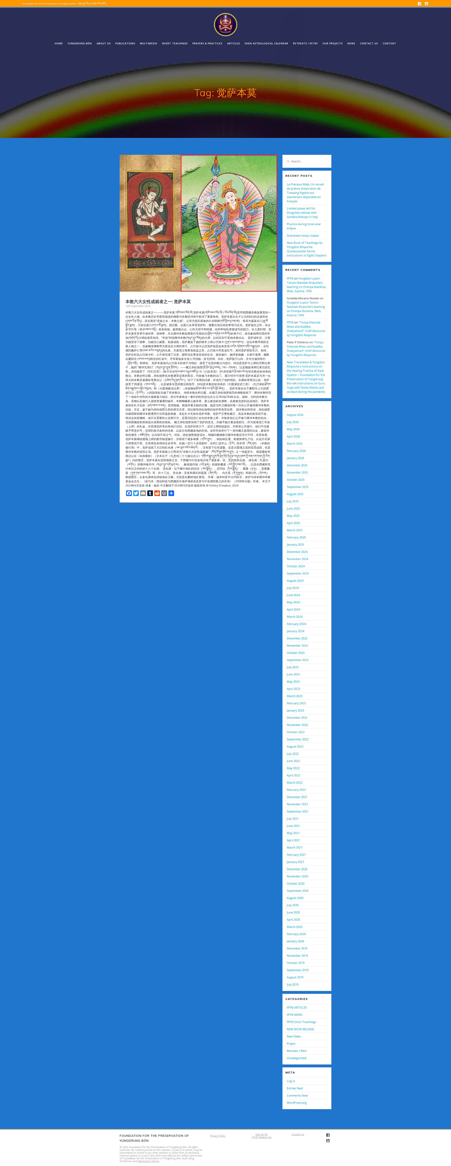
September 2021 (297, 811)
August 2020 (295, 898)
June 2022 (293, 761)
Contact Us (298, 1134)
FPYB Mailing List (261, 1137)
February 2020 (296, 934)
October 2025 (296, 480)
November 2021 (297, 804)
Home (59, 43)
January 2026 (295, 458)
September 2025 (297, 487)
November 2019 (297, 956)
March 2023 (294, 696)
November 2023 (297, 645)
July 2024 (293, 588)
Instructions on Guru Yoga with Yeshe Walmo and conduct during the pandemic (306, 387)
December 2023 (297, 638)
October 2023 (296, 653)
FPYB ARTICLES (297, 1007)
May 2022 (293, 768)
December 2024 (297, 552)
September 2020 (297, 891)
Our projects (333, 43)
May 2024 (293, 602)
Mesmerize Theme (148, 1161)
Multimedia (148, 43)
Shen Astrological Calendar (266, 43)
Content (389, 43)
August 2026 (295, 415)
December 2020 (297, 869)
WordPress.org (297, 1103)
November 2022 (297, 725)
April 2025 (293, 523)
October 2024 (296, 566)
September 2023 (297, 660)
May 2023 (293, 682)
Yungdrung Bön (80, 43)
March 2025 (294, 530)
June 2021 (293, 826)
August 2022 (295, 746)
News (351, 43)
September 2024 (297, 573)
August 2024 (295, 581)
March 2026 (294, 444)
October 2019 (296, 963)
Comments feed (297, 1095)
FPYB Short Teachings (301, 1022)
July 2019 (293, 984)
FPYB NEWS (294, 1015)
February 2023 (296, 703)
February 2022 (296, 790)
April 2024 (293, 609)
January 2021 (295, 862)
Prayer (291, 1044)
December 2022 (297, 718)
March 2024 (294, 617)
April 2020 (293, 920)
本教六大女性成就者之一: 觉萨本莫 (158, 301)
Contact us (369, 43)
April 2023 (293, 689)
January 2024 (295, 631)
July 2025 (293, 501)
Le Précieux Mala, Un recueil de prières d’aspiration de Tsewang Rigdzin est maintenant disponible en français (305, 192)
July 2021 (293, 819)
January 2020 (295, 941)
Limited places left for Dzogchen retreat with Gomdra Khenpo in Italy (302, 212)
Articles (233, 43)
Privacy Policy (218, 1136)
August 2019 (295, 977)
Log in (291, 1081)
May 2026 (293, 429)
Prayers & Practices (207, 43)
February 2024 (296, 624)
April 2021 (293, 840)
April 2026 (293, 436)
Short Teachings (175, 43)
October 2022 (296, 732)
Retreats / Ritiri (305, 43)
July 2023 (293, 667)
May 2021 (293, 833)
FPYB (290, 278)
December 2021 (297, 797)
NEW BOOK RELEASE (300, 1029)
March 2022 (294, 782)
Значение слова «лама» (303, 235)
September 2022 (297, 739)
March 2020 (294, 927)
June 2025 (293, 508)
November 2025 (297, 472)
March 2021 (294, 847)
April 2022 (293, 775)
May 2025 (293, 516)
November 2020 (297, 876)
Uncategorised (296, 1058)
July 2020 (293, 905)
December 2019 (297, 948)
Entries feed (295, 1088)
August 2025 (295, 494)
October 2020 (296, 883)
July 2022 (293, 754)
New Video (294, 1036)
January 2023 (295, 710)
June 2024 (293, 595)
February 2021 (296, 855)
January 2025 (295, 545)
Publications (125, 43)
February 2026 (296, 451)
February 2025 (296, 537)
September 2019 (297, 970)
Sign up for (261, 1134)
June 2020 (293, 912)
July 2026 (293, 422)
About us (104, 43)
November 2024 (297, 559)
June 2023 (293, 674)
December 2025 (297, 465)
